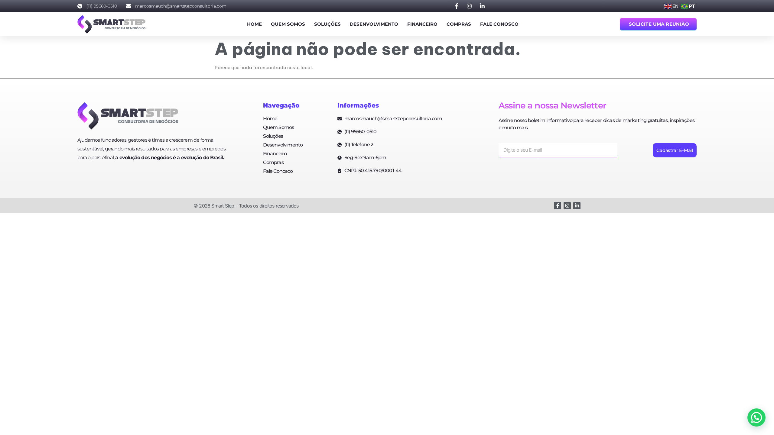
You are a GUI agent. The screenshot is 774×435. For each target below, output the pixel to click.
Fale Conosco (499, 24)
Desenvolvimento (374, 24)
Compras (459, 24)
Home (254, 24)
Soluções (327, 24)
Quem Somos (288, 24)
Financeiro (422, 24)
